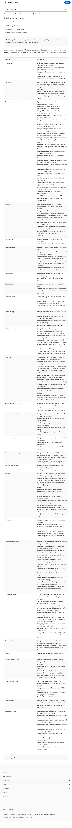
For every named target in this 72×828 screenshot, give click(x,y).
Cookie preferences (48, 814)
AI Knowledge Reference (11, 758)
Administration (11, 29)
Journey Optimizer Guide (35, 14)
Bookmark (8, 25)
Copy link (16, 25)
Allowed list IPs (45, 113)
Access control (20, 29)
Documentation (8, 14)
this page (63, 52)
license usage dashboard (48, 229)
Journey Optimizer (20, 14)
